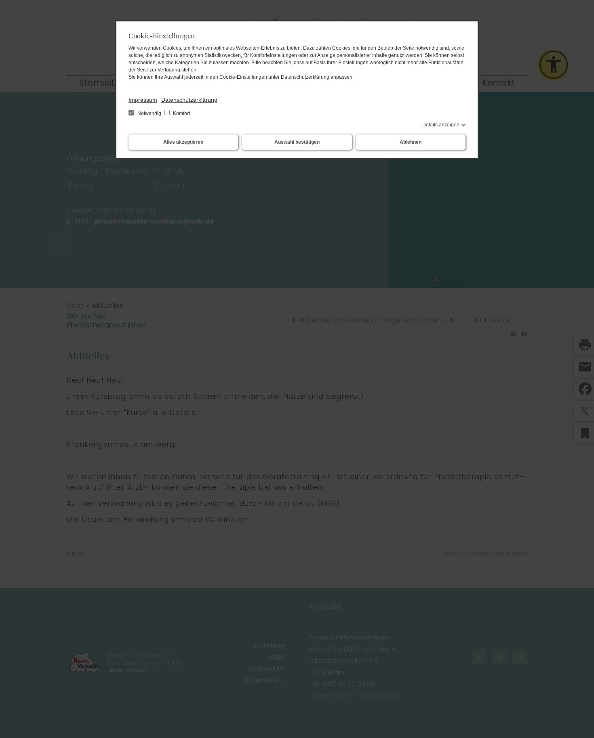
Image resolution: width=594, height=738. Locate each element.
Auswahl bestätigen (297, 142)
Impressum (142, 99)
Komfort (181, 113)
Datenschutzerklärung (189, 99)
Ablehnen (410, 142)
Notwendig (149, 113)
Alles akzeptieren (183, 142)
